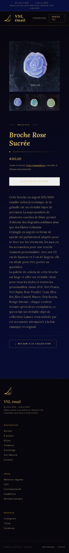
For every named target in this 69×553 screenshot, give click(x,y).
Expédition (10, 494)
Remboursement (13, 498)
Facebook (9, 528)
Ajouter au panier (34, 181)
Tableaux (9, 445)
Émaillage (10, 450)
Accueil (8, 431)
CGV (6, 484)
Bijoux (7, 440)
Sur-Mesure (10, 455)
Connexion (39, 18)
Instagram (10, 518)
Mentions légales (14, 479)
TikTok (7, 523)
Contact (8, 459)
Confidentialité (12, 489)
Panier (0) (56, 18)
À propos (9, 435)
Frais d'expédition (35, 165)
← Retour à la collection (33, 343)
